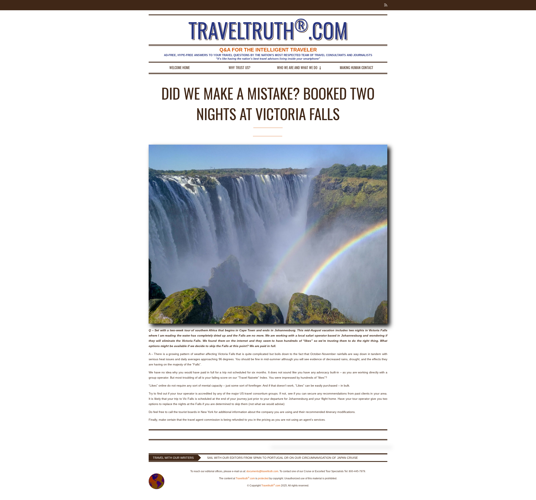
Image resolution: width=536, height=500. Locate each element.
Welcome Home (179, 67)
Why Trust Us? (239, 67)
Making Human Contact (356, 67)
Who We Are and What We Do (297, 67)
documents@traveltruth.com (262, 471)
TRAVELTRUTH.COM (268, 29)
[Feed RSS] (384, 5)
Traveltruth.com (245, 478)
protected (263, 478)
